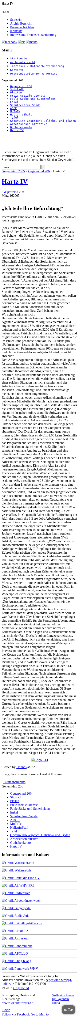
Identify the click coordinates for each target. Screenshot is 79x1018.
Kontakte (16, 31)
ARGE (13, 108)
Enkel (14, 102)
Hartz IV (17, 130)
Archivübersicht (20, 23)
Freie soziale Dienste (28, 95)
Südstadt (17, 89)
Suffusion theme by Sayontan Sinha (63, 999)
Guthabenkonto (21, 127)
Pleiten (16, 92)
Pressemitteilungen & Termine (33, 73)
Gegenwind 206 (21, 86)
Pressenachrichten (22, 27)
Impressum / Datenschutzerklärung (33, 35)
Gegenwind (21, 988)
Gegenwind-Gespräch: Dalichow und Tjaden (43, 120)
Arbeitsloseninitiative (28, 124)
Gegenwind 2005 (13, 171)
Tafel (14, 117)
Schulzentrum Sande (25, 105)
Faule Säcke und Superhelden (33, 98)
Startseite (16, 19)
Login (6, 1010)
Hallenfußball (21, 114)
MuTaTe (15, 111)
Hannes (21, 767)
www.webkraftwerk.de (17, 1003)
